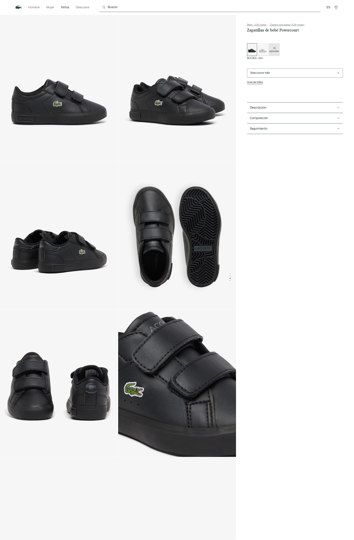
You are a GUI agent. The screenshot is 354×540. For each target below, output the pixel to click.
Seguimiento (258, 128)
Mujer (50, 7)
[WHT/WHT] (263, 49)
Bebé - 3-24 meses (256, 25)
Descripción (258, 107)
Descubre (82, 7)
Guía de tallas (255, 82)
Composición (259, 118)
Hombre (34, 7)
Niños (65, 7)
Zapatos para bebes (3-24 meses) (287, 25)
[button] (336, 7)
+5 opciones (274, 49)
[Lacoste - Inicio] (18, 7)
